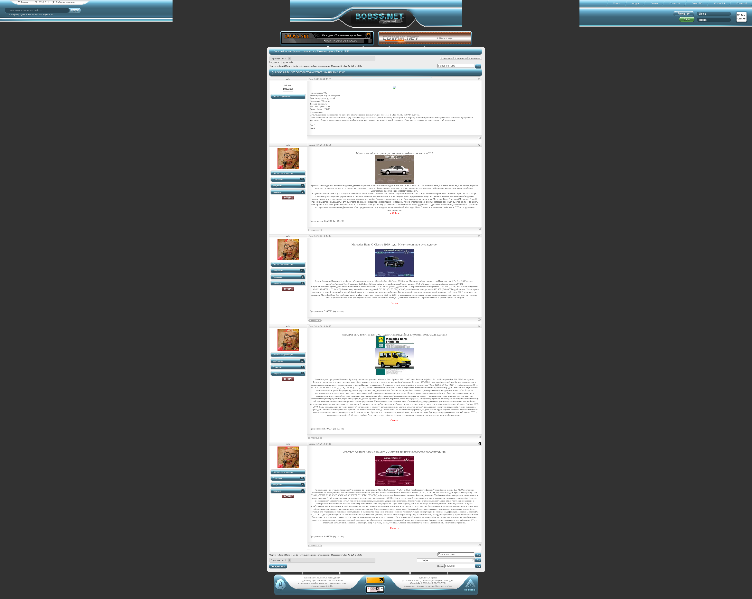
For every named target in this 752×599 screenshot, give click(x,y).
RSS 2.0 (42, 2)
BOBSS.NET (439, 583)
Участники (309, 51)
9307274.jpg (330, 429)
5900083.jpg (330, 311)
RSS (347, 51)
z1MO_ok (448, 580)
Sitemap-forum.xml (426, 586)
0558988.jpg (330, 221)
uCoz (449, 586)
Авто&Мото (284, 66)
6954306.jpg (330, 536)
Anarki (417, 580)
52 (302, 179)
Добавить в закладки (65, 2)
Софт (295, 66)
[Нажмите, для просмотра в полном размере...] (394, 183)
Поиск (339, 51)
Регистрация (683, 13)
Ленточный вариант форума (287, 51)
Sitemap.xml (409, 586)
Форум (272, 66)
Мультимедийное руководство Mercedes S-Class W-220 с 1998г (331, 66)
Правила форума (325, 51)
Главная (24, 2)
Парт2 (312, 128)
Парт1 (312, 125)
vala (291, 62)
